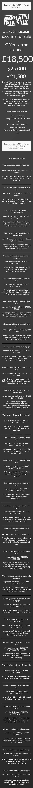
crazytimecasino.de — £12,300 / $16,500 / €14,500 (16, 285)
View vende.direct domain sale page (16, 729)
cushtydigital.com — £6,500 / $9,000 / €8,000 (16, 331)
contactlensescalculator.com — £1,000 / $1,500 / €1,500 (16, 240)
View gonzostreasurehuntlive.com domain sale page (16, 391)
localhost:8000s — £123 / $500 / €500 (16, 534)
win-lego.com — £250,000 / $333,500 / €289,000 (16, 755)
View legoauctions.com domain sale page (16, 484)
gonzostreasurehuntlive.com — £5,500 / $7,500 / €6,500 (16, 397)
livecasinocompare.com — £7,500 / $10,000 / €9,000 (16, 513)
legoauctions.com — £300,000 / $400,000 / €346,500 (16, 490)
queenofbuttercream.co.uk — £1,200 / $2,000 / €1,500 (16, 626)
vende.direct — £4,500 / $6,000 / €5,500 (16, 734)
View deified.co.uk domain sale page (16, 347)
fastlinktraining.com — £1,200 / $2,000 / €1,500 (16, 374)
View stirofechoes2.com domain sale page (16, 687)
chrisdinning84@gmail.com (19, 5)
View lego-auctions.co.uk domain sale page (16, 416)
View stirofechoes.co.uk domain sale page (16, 643)
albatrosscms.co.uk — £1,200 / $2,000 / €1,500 (16, 172)
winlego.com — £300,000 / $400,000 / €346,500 (16, 775)
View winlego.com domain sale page (16, 771)
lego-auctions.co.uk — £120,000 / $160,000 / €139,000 (16, 422)
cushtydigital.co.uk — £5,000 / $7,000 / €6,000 (16, 308)
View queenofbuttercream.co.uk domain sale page (16, 620)
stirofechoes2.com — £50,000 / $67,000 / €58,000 (16, 692)
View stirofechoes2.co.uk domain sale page (16, 666)
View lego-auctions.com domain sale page (16, 439)
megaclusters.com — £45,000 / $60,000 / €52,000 (16, 558)
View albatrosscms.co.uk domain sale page (16, 166)
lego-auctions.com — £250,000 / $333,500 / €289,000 (16, 444)
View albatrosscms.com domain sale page (16, 189)
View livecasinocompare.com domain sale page (16, 507)
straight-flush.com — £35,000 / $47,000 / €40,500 (16, 713)
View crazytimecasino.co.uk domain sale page (16, 257)
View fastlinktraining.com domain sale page (16, 368)
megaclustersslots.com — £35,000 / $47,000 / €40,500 (16, 605)
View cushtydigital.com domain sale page (16, 325)
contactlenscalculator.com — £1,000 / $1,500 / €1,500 (16, 217)
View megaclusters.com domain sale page (16, 552)
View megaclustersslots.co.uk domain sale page (16, 577)
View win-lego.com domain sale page (16, 750)
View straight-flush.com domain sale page (16, 707)
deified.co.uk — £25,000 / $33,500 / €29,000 (16, 351)
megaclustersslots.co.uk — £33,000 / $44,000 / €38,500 (16, 583)
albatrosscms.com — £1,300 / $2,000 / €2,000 (16, 194)
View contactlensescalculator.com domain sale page (16, 234)
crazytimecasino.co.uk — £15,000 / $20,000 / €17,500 (16, 263)
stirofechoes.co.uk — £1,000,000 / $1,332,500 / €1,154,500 (16, 649)
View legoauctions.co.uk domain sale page (16, 461)
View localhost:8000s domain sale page (16, 530)
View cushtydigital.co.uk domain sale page (16, 302)
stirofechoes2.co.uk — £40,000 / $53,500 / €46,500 (16, 672)
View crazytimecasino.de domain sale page (16, 280)
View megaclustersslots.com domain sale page (16, 600)
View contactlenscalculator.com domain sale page (16, 211)
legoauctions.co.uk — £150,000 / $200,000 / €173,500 (16, 467)
